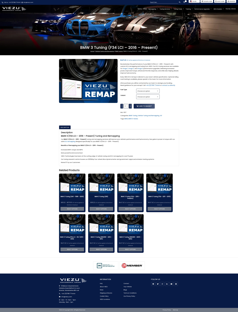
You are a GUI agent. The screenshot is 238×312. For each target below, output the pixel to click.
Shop (145, 9)
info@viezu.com (28, 2)
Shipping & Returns (106, 293)
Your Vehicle (128, 287)
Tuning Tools (178, 9)
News (101, 290)
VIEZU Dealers (217, 9)
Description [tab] (65, 127)
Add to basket (145, 106)
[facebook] (153, 284)
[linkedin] (167, 284)
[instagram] (162, 284)
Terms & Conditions (130, 293)
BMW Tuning (119, 51)
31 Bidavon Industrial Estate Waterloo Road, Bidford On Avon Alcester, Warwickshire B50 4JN (69, 288)
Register (232, 1)
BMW (126, 119)
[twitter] (158, 284)
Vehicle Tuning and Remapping (104, 51)
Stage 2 (131, 68)
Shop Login (220, 1)
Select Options (72, 209)
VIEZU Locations (105, 299)
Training (188, 9)
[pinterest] (176, 284)
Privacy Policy (167, 310)
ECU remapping (70, 141)
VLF (161, 116)
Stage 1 (125, 68)
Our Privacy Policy (129, 296)
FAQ (101, 283)
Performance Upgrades (202, 9)
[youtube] (171, 284)
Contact (126, 283)
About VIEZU (104, 287)
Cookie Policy (104, 296)
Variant (123, 95)
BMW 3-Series (133, 119)
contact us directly (168, 85)
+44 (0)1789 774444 (14, 2)
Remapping (152, 9)
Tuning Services (165, 9)
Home (140, 9)
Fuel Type (123, 90)
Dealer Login (208, 1)
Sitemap (175, 310)
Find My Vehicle (231, 9)
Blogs (125, 290)
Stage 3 (140, 68)
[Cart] (184, 2)
